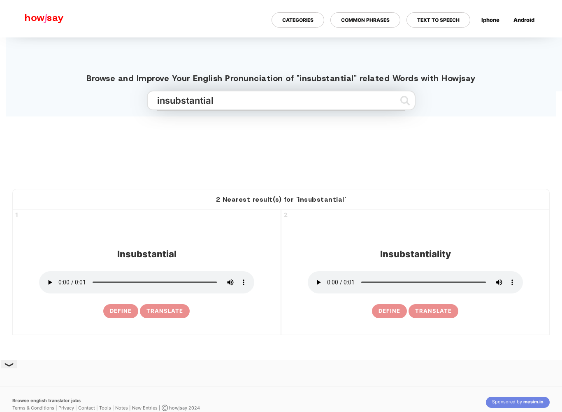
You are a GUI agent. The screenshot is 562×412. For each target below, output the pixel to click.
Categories (298, 20)
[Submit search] (405, 100)
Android (523, 19)
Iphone (490, 19)
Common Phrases (365, 20)
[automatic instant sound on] (526, 46)
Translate (164, 310)
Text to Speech (438, 20)
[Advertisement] (281, 149)
